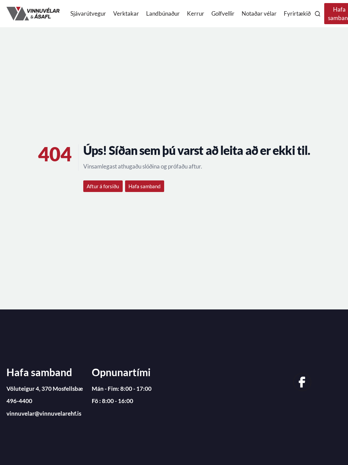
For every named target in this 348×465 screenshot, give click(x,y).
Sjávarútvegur (88, 13)
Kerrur (195, 13)
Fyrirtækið (297, 13)
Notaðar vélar (259, 13)
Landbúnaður (163, 13)
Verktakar (126, 13)
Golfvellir (222, 13)
